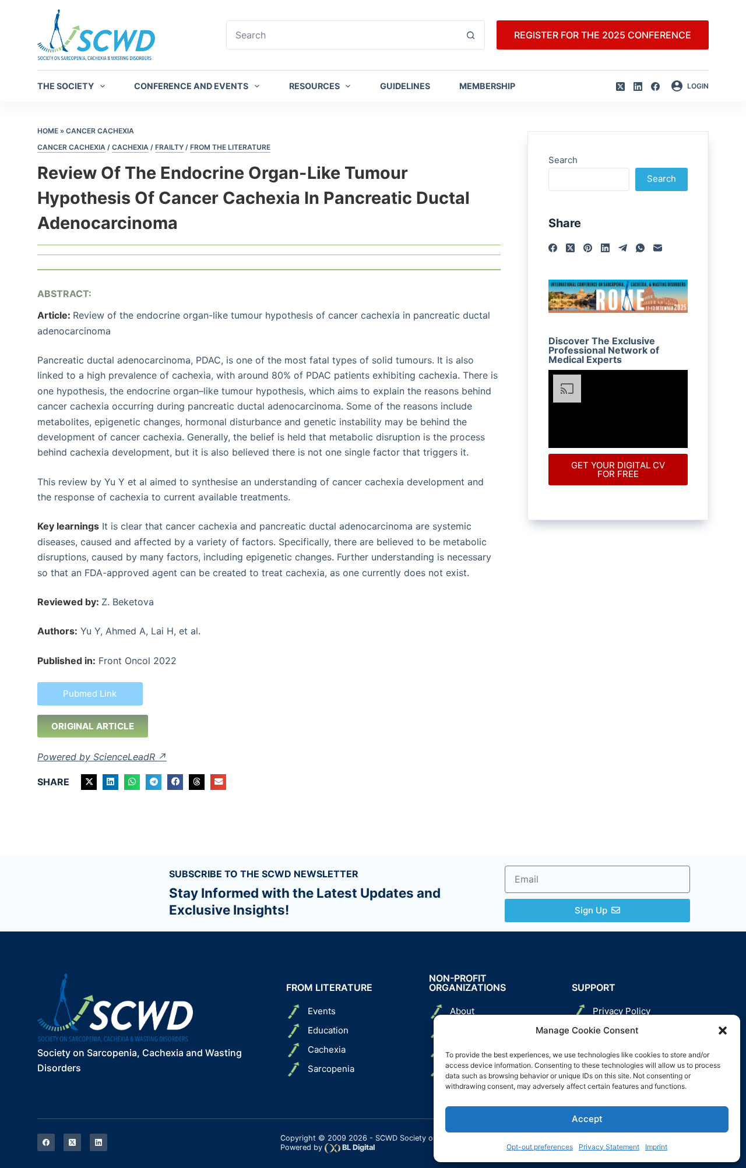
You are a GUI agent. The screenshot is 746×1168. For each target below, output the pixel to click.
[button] (723, 1030)
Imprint (656, 1146)
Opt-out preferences (539, 1146)
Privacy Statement (609, 1146)
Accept (587, 1118)
